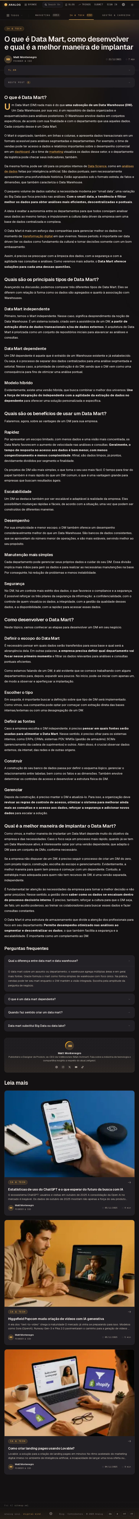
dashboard (22, 152)
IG (110, 1514)
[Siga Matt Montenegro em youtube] (76, 1066)
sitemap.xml (21, 1505)
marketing (56, 152)
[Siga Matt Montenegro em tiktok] (82, 1066)
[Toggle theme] (132, 4)
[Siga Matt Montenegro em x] (69, 1066)
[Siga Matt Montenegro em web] (56, 1066)
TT (131, 1514)
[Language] (123, 4)
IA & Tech (14, 28)
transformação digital (38, 236)
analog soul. (23, 1514)
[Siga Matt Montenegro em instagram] (63, 1066)
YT (124, 1514)
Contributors (75, 1514)
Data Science (97, 166)
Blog (61, 1514)
